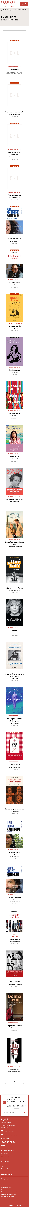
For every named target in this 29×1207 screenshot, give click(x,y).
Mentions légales (6, 1187)
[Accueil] (8, 4)
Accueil (3, 9)
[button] (10, 33)
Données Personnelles (7, 1196)
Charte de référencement (9, 1192)
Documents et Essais (20, 9)
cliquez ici (16, 1107)
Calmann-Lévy (9, 9)
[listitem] (2, 1142)
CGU (2, 1189)
